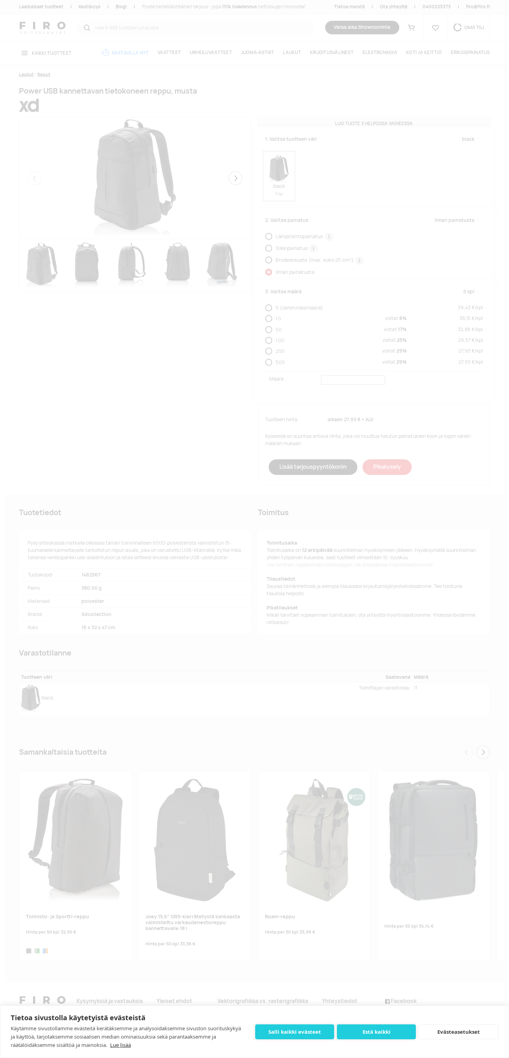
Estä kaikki (377, 1031)
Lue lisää (120, 1044)
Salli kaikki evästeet (294, 1031)
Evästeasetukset (458, 1031)
